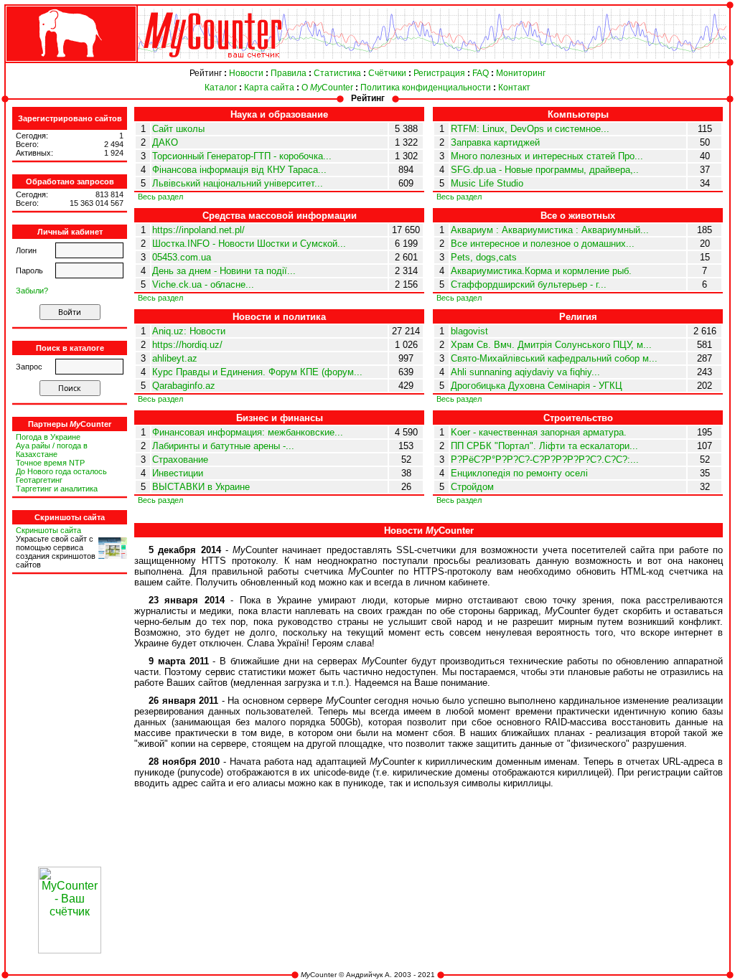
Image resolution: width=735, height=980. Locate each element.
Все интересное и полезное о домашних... (543, 243)
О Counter (327, 88)
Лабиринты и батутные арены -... (223, 445)
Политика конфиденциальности (425, 88)
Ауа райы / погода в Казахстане (52, 449)
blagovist (469, 331)
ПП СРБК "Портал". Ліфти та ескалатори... (544, 445)
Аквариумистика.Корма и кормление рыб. (541, 270)
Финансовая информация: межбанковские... (247, 432)
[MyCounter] (69, 62)
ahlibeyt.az (174, 358)
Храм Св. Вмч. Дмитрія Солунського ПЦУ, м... (551, 344)
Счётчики (387, 73)
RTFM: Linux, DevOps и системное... (530, 128)
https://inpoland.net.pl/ (198, 230)
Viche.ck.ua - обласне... (203, 284)
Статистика (337, 73)
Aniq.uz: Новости (188, 331)
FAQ (480, 73)
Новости (246, 73)
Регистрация (439, 73)
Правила (288, 73)
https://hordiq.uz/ (187, 344)
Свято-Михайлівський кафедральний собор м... (554, 358)
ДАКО (165, 142)
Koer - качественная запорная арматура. (539, 432)
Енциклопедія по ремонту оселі (519, 473)
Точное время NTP (50, 462)
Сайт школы (178, 128)
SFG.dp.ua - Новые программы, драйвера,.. (545, 169)
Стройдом (472, 486)
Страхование (180, 459)
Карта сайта (269, 88)
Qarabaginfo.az (183, 385)
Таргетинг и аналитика (57, 488)
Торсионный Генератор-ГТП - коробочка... (242, 156)
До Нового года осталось (61, 471)
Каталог (221, 88)
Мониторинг (521, 73)
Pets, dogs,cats (484, 257)
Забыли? (32, 290)
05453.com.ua (181, 257)
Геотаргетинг (39, 480)
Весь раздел (160, 196)
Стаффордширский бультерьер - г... (529, 284)
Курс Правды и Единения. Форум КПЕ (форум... (257, 372)
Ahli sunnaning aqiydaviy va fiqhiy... (525, 372)
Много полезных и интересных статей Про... (547, 156)
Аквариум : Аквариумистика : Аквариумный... (550, 230)
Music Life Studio (487, 183)
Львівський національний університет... (237, 183)
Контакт (514, 88)
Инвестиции (177, 473)
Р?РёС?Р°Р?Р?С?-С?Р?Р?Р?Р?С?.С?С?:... (545, 459)
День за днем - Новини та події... (224, 270)
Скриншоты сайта (48, 530)
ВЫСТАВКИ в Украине (201, 486)
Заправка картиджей (495, 142)
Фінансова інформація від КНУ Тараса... (239, 169)
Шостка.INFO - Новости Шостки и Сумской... (249, 243)
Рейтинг (205, 73)
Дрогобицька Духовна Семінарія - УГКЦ (536, 385)
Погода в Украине (48, 437)
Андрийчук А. (369, 975)
